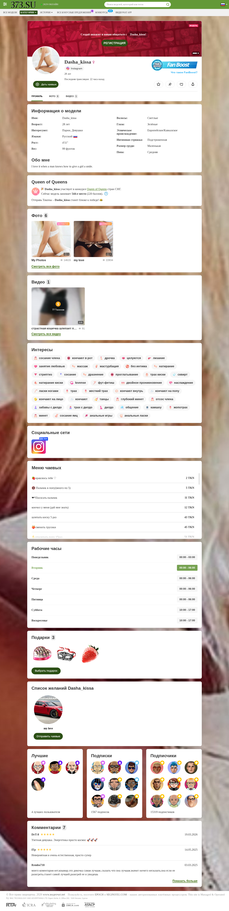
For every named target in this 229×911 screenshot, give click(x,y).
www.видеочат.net (54, 894)
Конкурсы (101, 12)
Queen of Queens (97, 189)
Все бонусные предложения (74, 12)
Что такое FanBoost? (184, 72)
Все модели (10, 12)
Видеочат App (124, 12)
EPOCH (99, 894)
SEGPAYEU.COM (116, 894)
